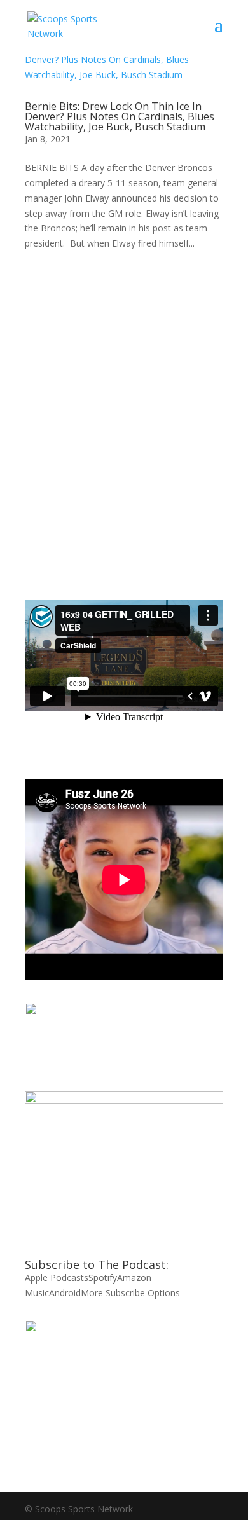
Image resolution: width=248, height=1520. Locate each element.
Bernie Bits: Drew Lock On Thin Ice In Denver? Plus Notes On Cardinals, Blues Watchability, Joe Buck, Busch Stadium (119, 116)
